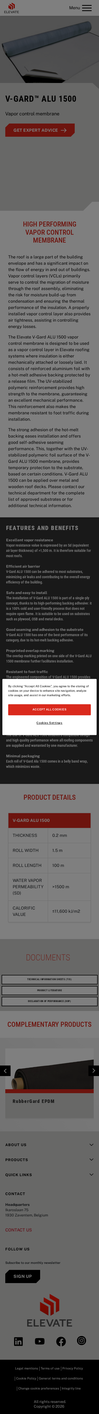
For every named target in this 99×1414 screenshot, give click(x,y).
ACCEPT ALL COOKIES (49, 709)
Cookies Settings (49, 723)
